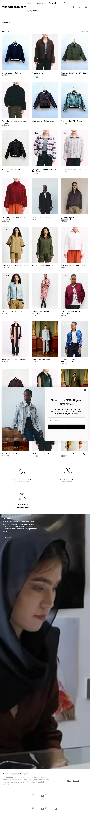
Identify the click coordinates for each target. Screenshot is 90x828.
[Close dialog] (85, 390)
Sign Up (66, 427)
